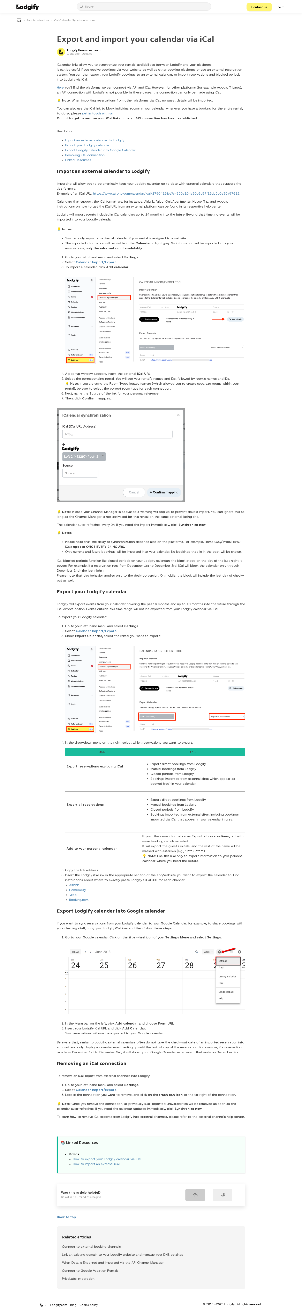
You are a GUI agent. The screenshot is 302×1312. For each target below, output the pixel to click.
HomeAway (77, 890)
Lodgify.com (58, 1305)
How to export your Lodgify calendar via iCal (107, 1159)
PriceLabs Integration (78, 1278)
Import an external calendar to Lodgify (94, 140)
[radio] (195, 1195)
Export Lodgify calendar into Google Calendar (100, 150)
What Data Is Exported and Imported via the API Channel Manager (113, 1262)
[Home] (27, 6)
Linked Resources (78, 160)
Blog (73, 1305)
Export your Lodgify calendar (87, 145)
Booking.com (79, 900)
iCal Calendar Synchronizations (74, 20)
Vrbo (73, 895)
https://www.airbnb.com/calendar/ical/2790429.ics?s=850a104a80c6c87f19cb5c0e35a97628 (166, 193)
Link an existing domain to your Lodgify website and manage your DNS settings (122, 1254)
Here (60, 87)
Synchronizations (38, 20)
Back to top (66, 1217)
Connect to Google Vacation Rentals (90, 1270)
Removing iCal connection (85, 155)
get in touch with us (97, 113)
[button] (259, 7)
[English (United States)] (281, 6)
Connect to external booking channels (91, 1246)
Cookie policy (89, 1305)
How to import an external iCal (96, 1164)
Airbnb (74, 885)
